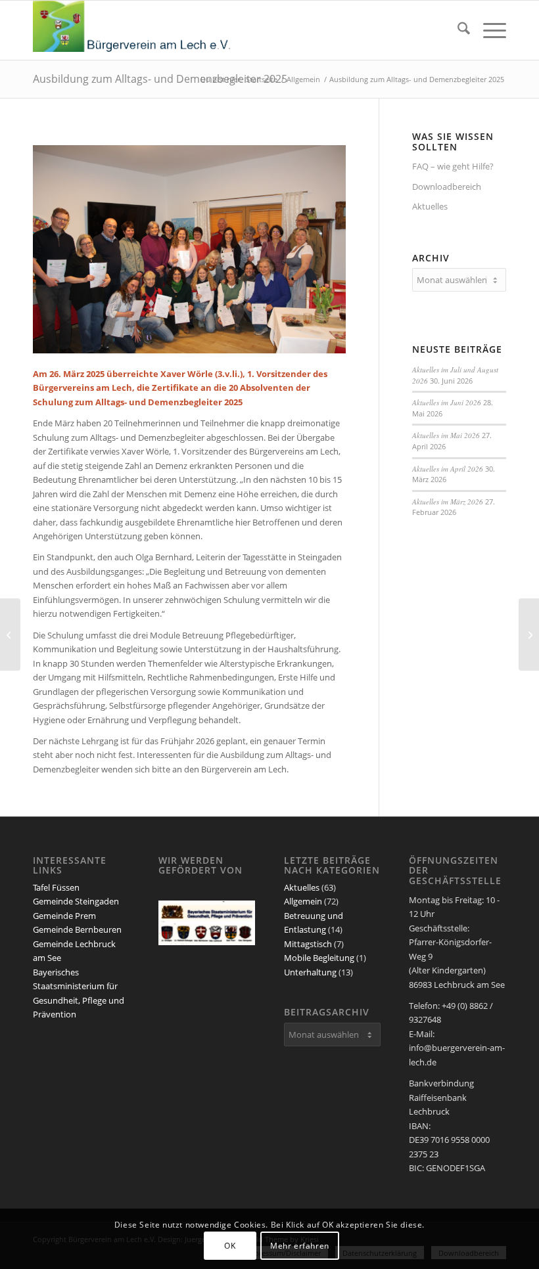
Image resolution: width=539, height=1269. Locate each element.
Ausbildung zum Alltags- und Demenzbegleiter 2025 (160, 79)
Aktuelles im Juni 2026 (446, 402)
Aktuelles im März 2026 (447, 501)
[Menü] (488, 30)
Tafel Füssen (56, 887)
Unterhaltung (310, 972)
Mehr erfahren (299, 1245)
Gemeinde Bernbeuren (77, 929)
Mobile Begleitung (319, 958)
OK (229, 1245)
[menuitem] (457, 30)
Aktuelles (430, 206)
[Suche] (457, 30)
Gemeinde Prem (64, 916)
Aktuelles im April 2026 (447, 469)
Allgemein (303, 901)
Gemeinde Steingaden (76, 901)
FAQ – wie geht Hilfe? (453, 166)
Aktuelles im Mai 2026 (446, 435)
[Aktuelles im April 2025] (10, 634)
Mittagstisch (308, 944)
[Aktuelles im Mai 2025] (529, 634)
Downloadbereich (446, 186)
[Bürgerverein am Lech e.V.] (131, 30)
